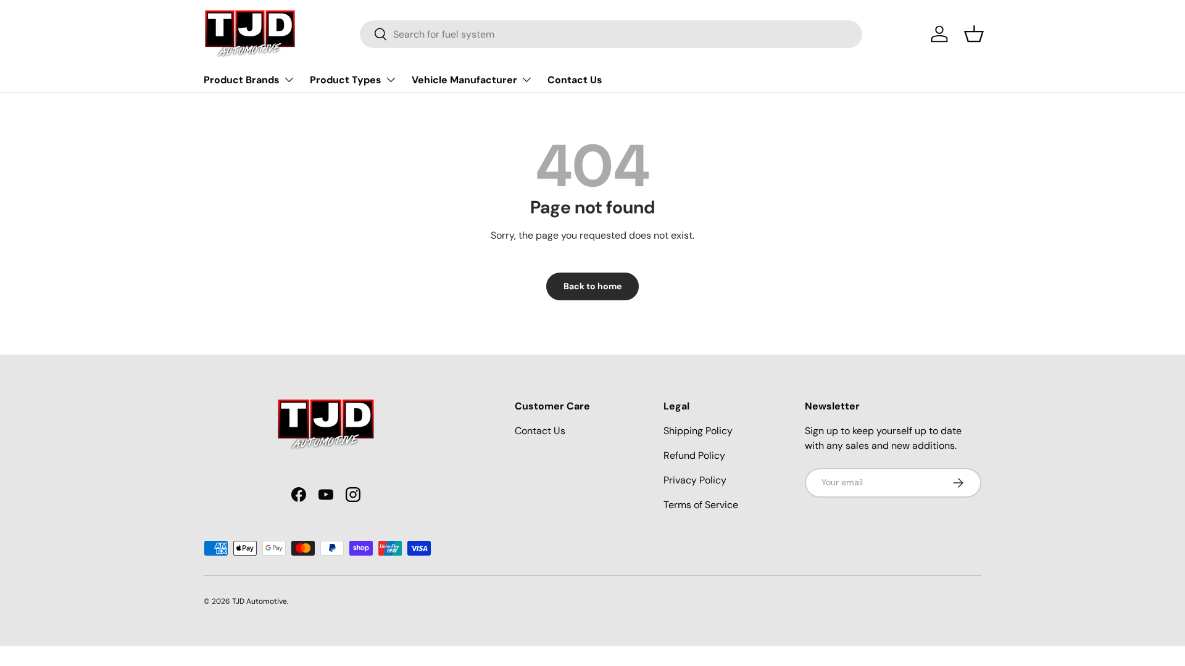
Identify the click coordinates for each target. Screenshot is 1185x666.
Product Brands (242, 79)
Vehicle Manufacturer (464, 79)
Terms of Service (700, 504)
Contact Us (574, 79)
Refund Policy (694, 455)
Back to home (592, 286)
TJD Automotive (259, 601)
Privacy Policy (694, 480)
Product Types (345, 79)
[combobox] (611, 34)
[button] (974, 33)
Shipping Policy (698, 430)
